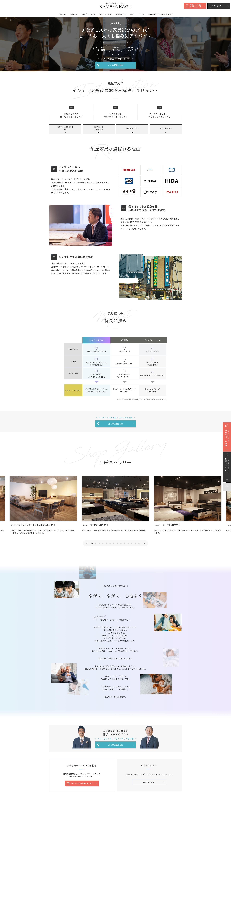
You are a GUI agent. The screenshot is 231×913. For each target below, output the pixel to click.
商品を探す (62, 14)
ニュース (141, 14)
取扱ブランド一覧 (88, 14)
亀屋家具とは (121, 14)
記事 (132, 14)
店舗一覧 (74, 14)
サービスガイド (105, 14)
